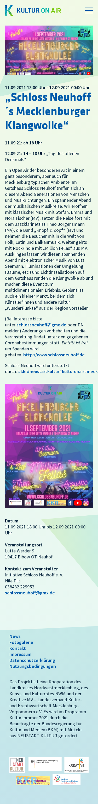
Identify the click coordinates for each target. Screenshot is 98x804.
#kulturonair (71, 371)
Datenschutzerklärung (32, 660)
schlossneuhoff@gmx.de (41, 325)
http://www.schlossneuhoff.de (54, 355)
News (15, 636)
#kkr (22, 371)
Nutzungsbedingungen (32, 666)
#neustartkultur (43, 371)
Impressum (20, 654)
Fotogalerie (21, 642)
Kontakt (17, 648)
